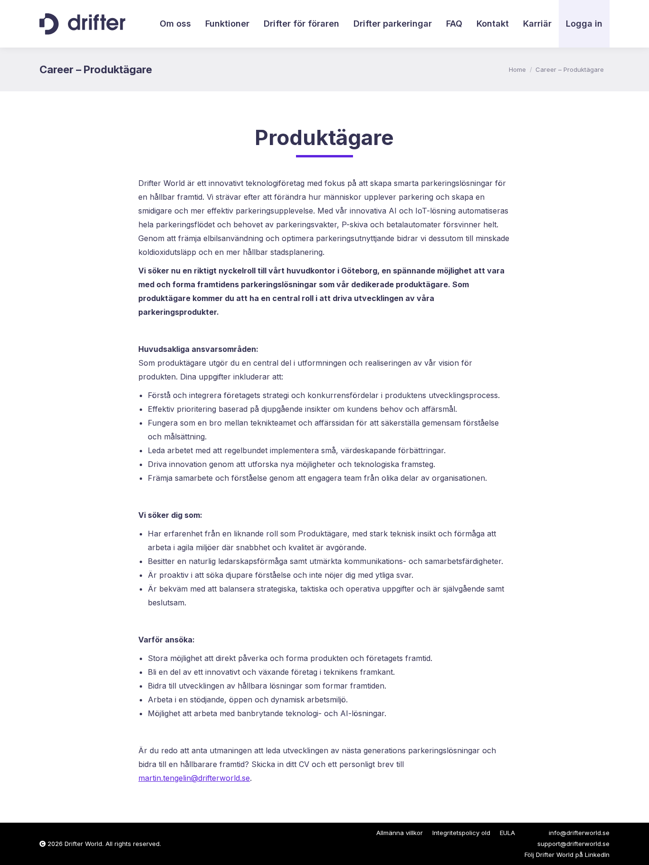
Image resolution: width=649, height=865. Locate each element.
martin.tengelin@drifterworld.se (194, 778)
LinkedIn (597, 854)
